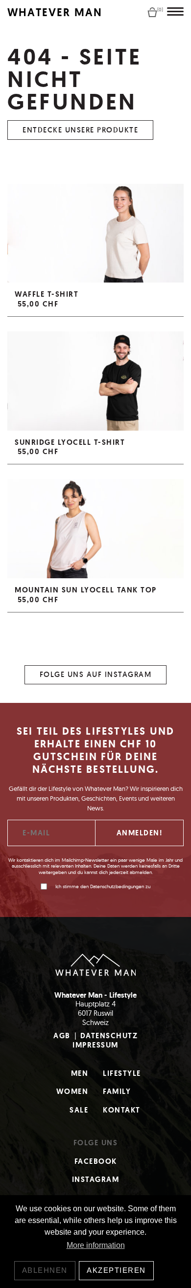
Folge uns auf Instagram (96, 674)
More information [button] (96, 1245)
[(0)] (152, 12)
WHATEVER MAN (54, 12)
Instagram (95, 1179)
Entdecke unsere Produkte (80, 129)
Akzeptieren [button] (116, 1270)
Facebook (95, 1161)
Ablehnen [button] (45, 1270)
